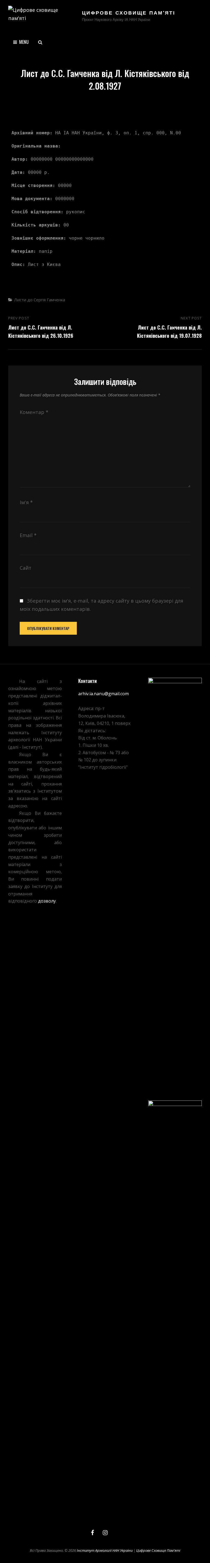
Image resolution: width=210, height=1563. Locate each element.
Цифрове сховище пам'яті (128, 13)
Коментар (34, 412)
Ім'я (26, 502)
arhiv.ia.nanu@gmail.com (103, 694)
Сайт (25, 568)
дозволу (47, 901)
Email (28, 535)
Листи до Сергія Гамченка (39, 299)
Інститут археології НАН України (105, 1550)
